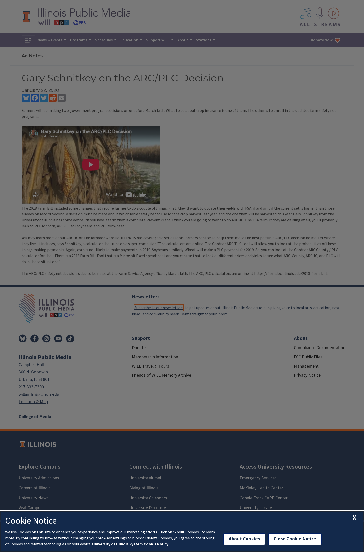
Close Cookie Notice (295, 539)
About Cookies (244, 539)
